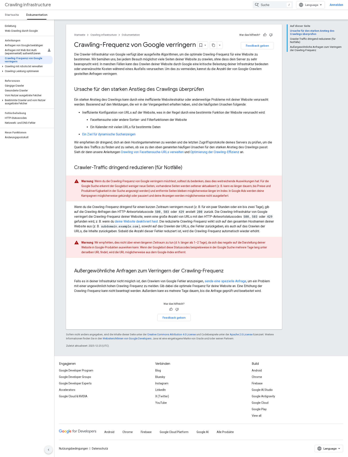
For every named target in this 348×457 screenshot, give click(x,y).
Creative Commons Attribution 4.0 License (171, 334)
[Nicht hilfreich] (271, 35)
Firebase (257, 383)
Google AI (203, 432)
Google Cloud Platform (174, 432)
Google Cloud (260, 402)
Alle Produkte (225, 432)
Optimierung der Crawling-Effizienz (214, 152)
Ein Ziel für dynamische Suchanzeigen (109, 134)
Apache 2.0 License (241, 334)
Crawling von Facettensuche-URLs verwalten (152, 152)
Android (257, 370)
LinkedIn (160, 389)
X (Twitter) (162, 396)
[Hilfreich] (265, 35)
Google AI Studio (262, 389)
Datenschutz (100, 448)
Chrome (257, 377)
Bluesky (160, 377)
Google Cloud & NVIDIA (73, 396)
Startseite (12, 15)
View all (256, 415)
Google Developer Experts (75, 383)
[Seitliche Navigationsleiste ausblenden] (49, 450)
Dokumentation (36, 15)
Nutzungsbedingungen (73, 448)
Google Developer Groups (75, 377)
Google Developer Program (76, 370)
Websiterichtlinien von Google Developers (127, 338)
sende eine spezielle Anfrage (225, 281)
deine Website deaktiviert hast (136, 221)
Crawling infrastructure (28, 4)
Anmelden (336, 4)
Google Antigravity (263, 396)
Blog (158, 370)
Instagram (161, 383)
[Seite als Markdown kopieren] (213, 45)
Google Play (259, 409)
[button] (26, 66)
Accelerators (67, 389)
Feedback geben (257, 45)
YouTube (161, 402)
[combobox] (273, 4)
